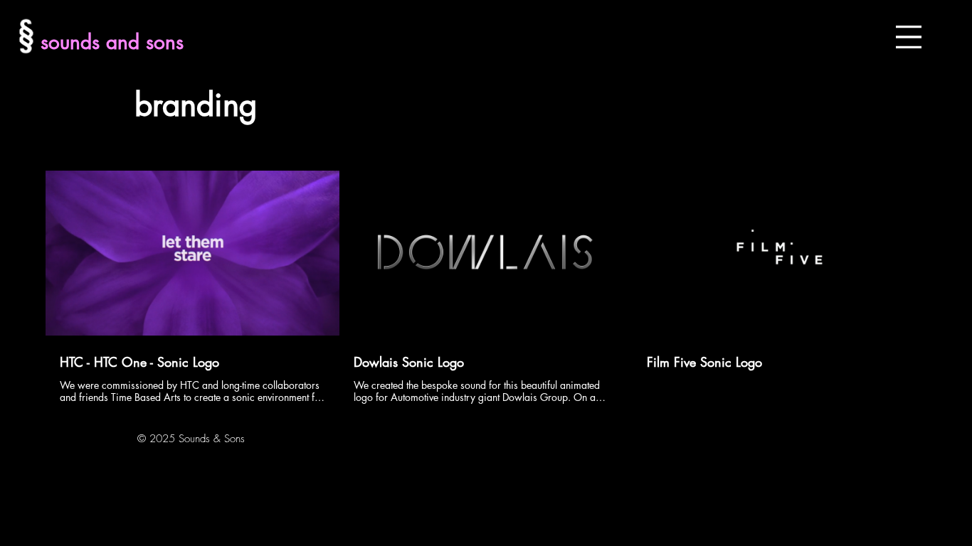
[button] (908, 37)
